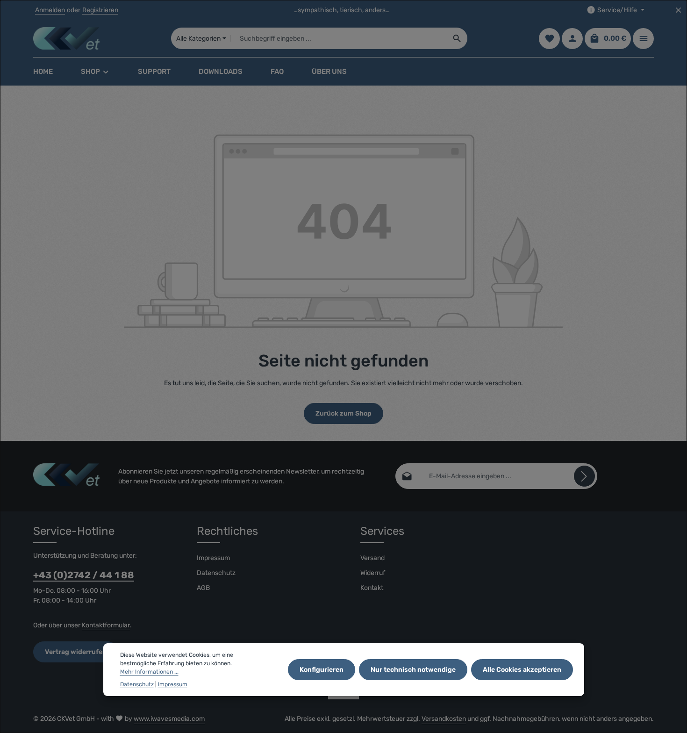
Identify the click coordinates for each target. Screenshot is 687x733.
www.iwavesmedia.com (169, 719)
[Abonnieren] (584, 476)
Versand (372, 558)
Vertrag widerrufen (76, 652)
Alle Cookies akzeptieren (522, 670)
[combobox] (339, 38)
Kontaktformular (106, 625)
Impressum (213, 558)
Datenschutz (216, 573)
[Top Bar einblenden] (643, 38)
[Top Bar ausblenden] (678, 10)
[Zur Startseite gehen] (66, 38)
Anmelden (50, 10)
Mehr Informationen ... (149, 672)
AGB (203, 588)
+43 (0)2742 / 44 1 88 (83, 575)
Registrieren (100, 10)
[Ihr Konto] (572, 38)
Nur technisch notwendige (413, 670)
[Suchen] (457, 38)
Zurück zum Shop (343, 413)
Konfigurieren (322, 670)
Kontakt (371, 588)
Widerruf (372, 573)
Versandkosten (444, 719)
